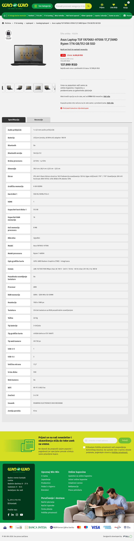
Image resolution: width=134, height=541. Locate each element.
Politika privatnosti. (120, 452)
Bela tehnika (59, 16)
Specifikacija (13, 120)
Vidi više (107, 96)
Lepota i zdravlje (101, 16)
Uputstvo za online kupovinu (80, 476)
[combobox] (73, 6)
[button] (10, 88)
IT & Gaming (48, 16)
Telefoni (31, 16)
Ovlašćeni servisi (75, 483)
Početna (8, 23)
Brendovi (45, 490)
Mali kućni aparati (72, 16)
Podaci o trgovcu (48, 486)
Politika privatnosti (49, 513)
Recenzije (38, 120)
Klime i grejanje (87, 16)
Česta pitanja (46, 509)
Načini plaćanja (47, 502)
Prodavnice (46, 483)
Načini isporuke (47, 505)
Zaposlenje (45, 479)
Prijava (101, 7)
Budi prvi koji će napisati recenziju (74, 49)
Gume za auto (114, 16)
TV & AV (39, 16)
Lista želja (113, 7)
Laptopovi (29, 23)
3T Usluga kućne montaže (17, 16)
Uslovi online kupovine (77, 479)
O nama (44, 476)
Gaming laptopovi (42, 23)
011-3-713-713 (15, 500)
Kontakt (13, 503)
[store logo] (15, 6)
